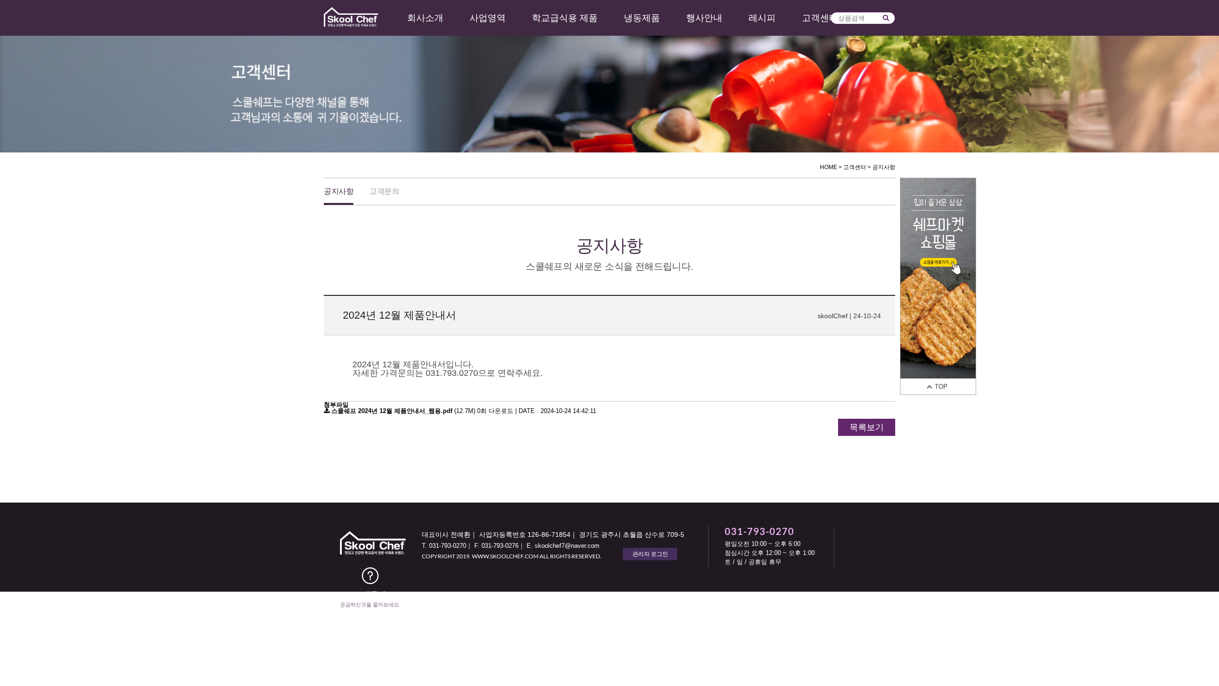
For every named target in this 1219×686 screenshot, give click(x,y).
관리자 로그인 (650, 554)
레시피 (762, 18)
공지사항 (338, 191)
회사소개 (425, 18)
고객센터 (820, 18)
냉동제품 (642, 18)
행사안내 (704, 18)
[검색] (886, 17)
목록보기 (866, 427)
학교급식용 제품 (565, 18)
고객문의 (384, 191)
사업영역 (488, 18)
